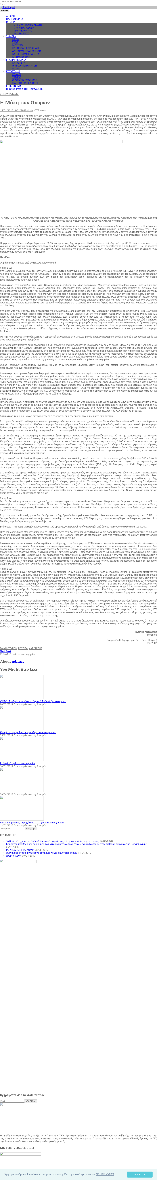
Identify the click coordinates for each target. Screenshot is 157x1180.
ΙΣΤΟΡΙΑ (10, 21)
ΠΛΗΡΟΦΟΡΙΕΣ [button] (105, 1174)
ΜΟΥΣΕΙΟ (17, 45)
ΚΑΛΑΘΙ (16, 74)
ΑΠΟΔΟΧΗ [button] (139, 1174)
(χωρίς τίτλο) (13, 855)
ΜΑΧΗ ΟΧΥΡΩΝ (8, 648)
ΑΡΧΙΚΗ (10, 16)
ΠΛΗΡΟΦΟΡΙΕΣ (14, 19)
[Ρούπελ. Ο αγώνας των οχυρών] (22, 760)
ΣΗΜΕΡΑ (11, 36)
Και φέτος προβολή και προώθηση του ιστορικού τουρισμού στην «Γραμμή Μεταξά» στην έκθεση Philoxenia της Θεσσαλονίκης (76, 844)
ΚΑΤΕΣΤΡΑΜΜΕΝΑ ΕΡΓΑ (25, 54)
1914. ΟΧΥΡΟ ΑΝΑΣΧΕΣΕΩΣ (27, 24)
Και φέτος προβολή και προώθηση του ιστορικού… (28, 732)
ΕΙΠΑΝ (15, 68)
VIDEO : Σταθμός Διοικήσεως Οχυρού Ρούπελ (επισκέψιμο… (33, 701)
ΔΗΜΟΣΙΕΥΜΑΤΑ (9, 94)
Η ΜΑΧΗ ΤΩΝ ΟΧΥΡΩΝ (24, 65)
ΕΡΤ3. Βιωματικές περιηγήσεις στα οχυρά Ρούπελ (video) (32, 822)
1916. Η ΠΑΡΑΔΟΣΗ (23, 27)
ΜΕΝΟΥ (4, 10)
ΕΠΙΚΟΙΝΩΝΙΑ (13, 86)
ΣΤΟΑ (15, 42)
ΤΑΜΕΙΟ (16, 77)
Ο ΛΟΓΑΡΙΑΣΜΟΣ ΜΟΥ (24, 80)
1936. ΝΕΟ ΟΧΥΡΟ (22, 30)
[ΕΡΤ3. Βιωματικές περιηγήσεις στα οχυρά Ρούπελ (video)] (22, 819)
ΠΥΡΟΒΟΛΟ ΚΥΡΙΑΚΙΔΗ (25, 48)
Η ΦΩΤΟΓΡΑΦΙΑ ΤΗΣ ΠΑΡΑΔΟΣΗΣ (24, 89)
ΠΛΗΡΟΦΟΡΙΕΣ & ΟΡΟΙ (25, 83)
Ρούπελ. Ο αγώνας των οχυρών (17, 763)
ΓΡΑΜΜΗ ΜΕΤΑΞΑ (16, 59)
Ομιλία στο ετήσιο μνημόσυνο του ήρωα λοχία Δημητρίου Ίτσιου (41, 852)
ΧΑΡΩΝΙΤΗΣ (35, 648)
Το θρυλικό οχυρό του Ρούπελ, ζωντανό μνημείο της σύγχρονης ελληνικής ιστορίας (52, 841)
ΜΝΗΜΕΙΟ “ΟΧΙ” (21, 56)
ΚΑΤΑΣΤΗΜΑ (13, 71)
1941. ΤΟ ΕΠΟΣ (20, 33)
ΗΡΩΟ (15, 39)
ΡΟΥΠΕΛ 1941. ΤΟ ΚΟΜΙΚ (20, 849)
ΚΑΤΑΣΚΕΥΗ (18, 62)
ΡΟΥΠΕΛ (23, 648)
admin (29, 110)
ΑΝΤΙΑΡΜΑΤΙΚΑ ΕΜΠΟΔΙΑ (26, 51)
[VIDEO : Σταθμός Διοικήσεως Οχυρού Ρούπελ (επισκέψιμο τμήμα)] (22, 698)
